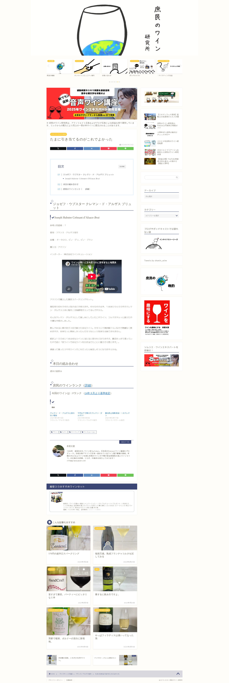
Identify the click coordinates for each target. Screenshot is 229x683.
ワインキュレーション (89, 432)
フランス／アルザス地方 (58, 134)
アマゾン (54, 432)
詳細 (87, 189)
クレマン (64, 432)
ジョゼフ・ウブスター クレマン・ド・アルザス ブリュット (88, 174)
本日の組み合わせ (70, 184)
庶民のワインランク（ (72, 189)
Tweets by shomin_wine (155, 260)
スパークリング (74, 432)
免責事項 (69, 680)
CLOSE (122, 166)
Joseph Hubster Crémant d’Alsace (82, 178)
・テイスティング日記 (65, 674)
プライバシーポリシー (55, 680)
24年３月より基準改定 (97, 393)
